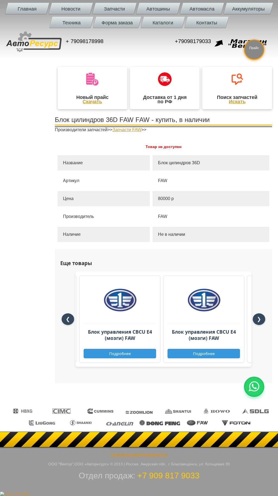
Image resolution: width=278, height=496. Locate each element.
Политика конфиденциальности (139, 454)
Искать (237, 101)
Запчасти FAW (126, 129)
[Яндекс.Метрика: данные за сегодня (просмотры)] (15, 494)
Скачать (92, 101)
